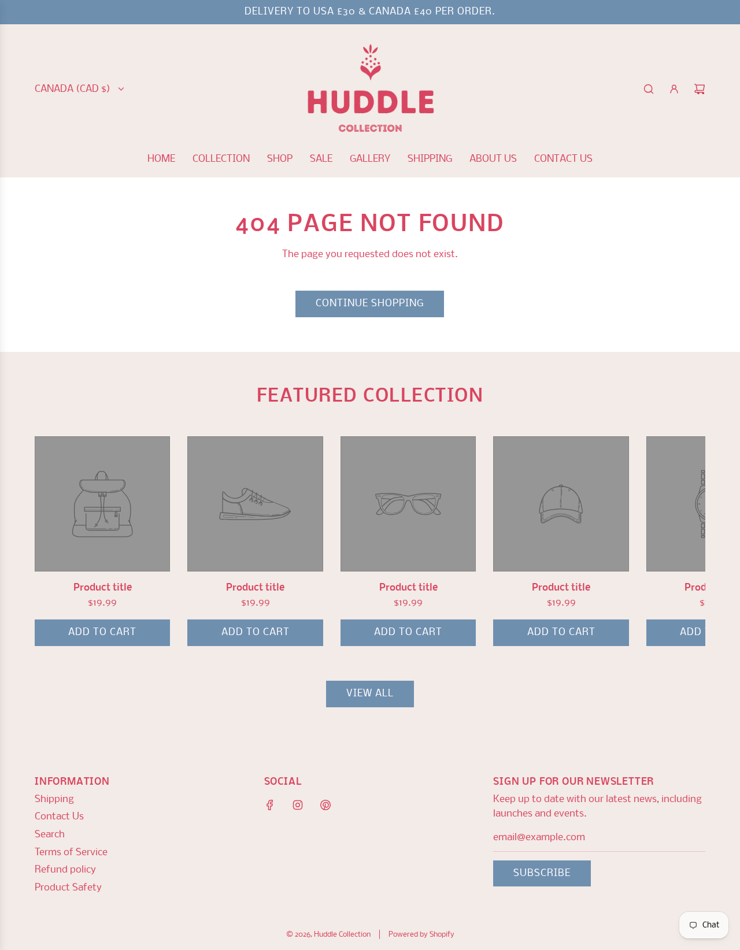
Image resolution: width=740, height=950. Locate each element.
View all (370, 693)
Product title (102, 587)
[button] (56, 541)
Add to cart (102, 632)
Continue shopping (370, 303)
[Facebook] (270, 805)
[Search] (648, 89)
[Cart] (699, 89)
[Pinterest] (325, 805)
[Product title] (102, 504)
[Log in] (674, 89)
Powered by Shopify (421, 934)
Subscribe (542, 873)
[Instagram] (297, 805)
